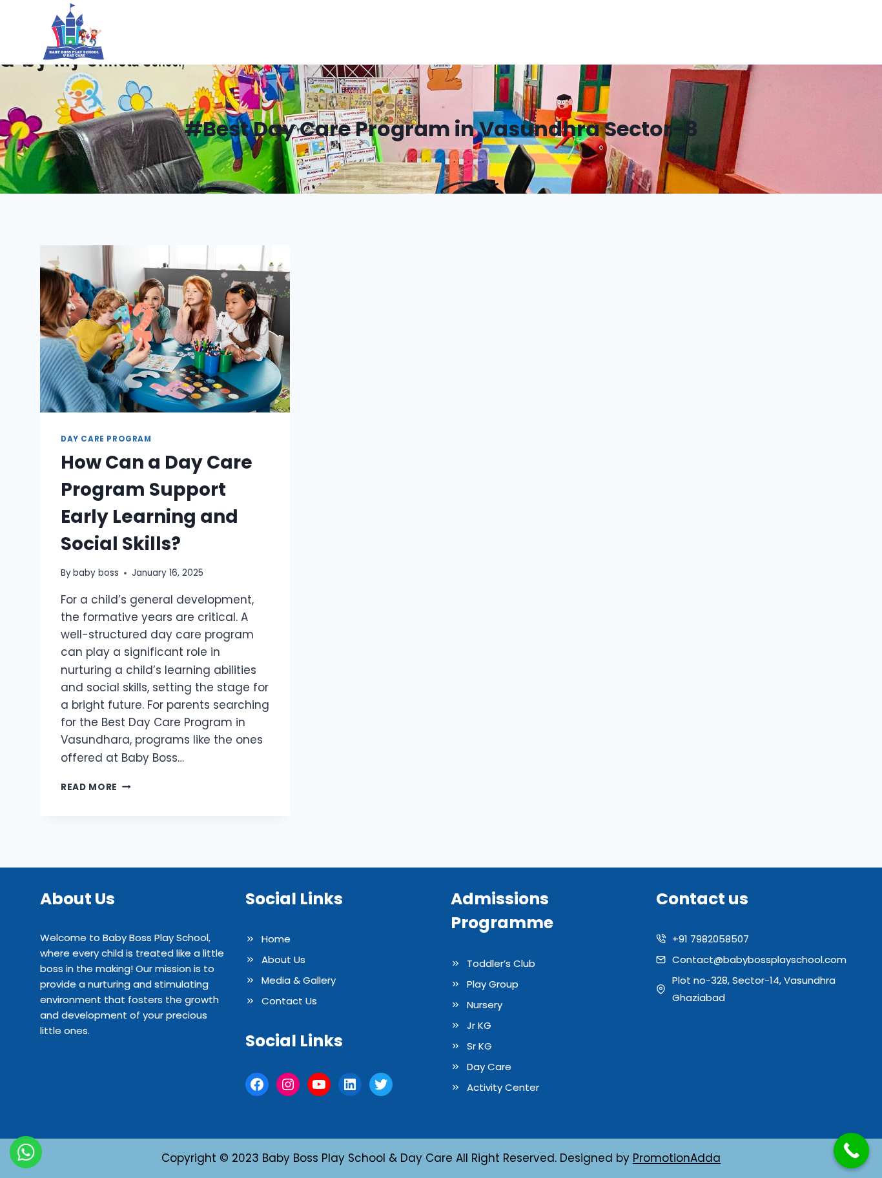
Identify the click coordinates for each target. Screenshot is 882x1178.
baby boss (96, 573)
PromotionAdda (677, 1158)
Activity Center (503, 1087)
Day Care (489, 1066)
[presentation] (165, 328)
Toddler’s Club (501, 963)
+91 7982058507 (710, 939)
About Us (499, 32)
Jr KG (479, 1025)
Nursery (484, 1004)
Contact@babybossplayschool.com (759, 959)
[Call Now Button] (851, 1150)
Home (443, 32)
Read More (96, 787)
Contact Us (803, 32)
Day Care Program (106, 439)
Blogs (741, 32)
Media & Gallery (666, 32)
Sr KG (479, 1046)
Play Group (492, 984)
